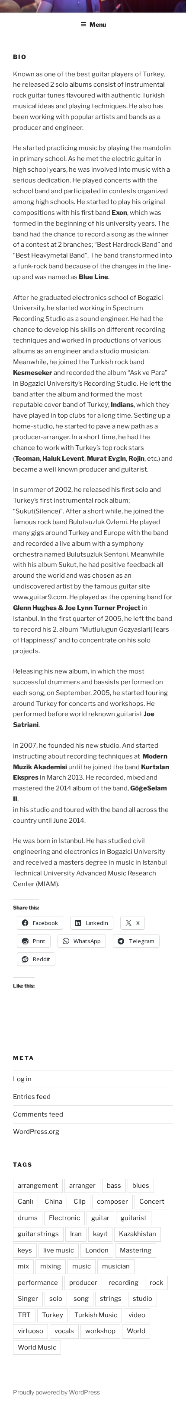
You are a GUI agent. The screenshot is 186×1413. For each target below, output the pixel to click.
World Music (37, 1347)
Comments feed (38, 1114)
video (136, 1315)
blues (140, 1186)
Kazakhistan (137, 1234)
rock (156, 1283)
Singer (28, 1299)
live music (58, 1250)
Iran (76, 1234)
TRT (24, 1315)
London (97, 1250)
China (53, 1201)
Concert (151, 1201)
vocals (64, 1331)
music (81, 1266)
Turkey (52, 1315)
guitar (100, 1218)
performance (38, 1283)
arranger (82, 1186)
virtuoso (30, 1331)
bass (114, 1186)
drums (28, 1218)
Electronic (64, 1218)
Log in (22, 1079)
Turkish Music (95, 1315)
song (81, 1299)
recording (123, 1283)
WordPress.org (36, 1132)
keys (25, 1250)
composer (112, 1201)
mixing (50, 1266)
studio (142, 1299)
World (136, 1331)
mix (23, 1266)
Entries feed (32, 1097)
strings (111, 1299)
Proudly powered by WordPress (56, 1392)
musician (116, 1266)
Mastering (135, 1250)
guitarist (134, 1218)
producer (83, 1283)
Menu (98, 24)
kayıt (100, 1234)
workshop (100, 1331)
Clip (80, 1201)
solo (55, 1299)
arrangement (38, 1186)
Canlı (25, 1201)
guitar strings (38, 1234)
